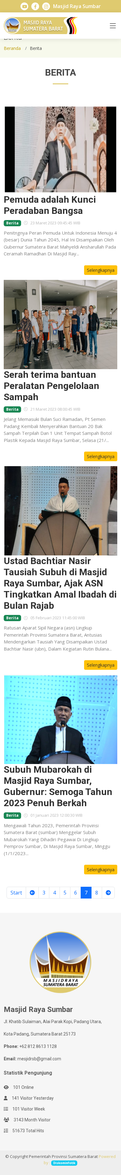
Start (16, 892)
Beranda (12, 48)
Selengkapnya (100, 270)
